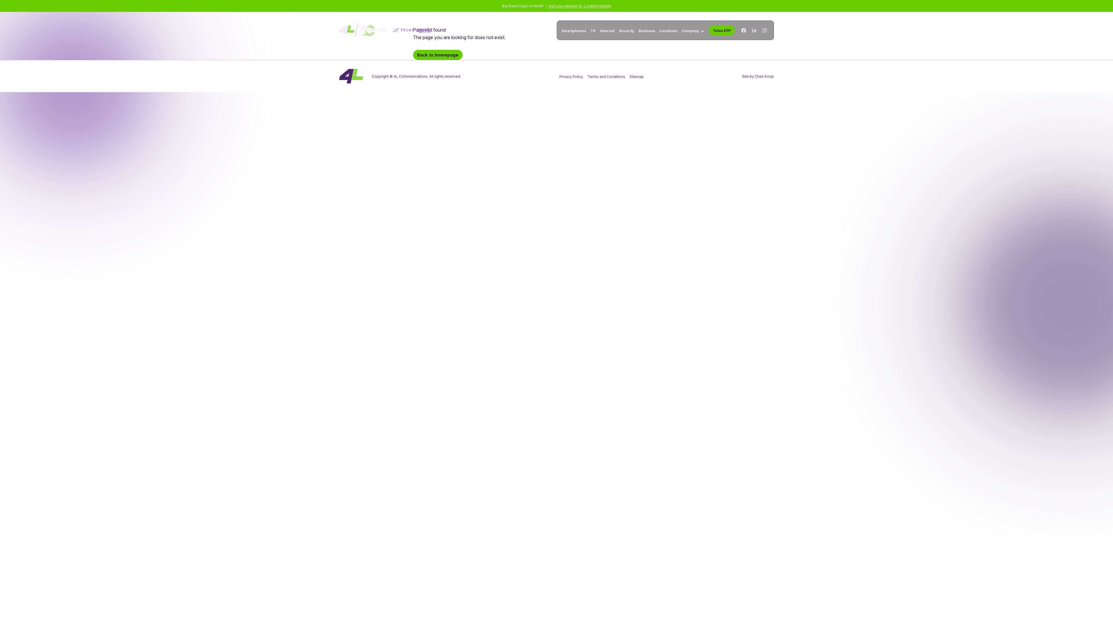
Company (690, 31)
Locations (668, 31)
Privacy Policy (571, 76)
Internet (607, 31)
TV (593, 31)
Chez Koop (764, 76)
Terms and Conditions (606, 76)
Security (626, 31)
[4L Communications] (385, 30)
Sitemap (637, 76)
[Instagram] (764, 30)
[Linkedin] (754, 30)
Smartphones (573, 31)
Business (647, 31)
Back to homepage (438, 55)
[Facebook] (743, 30)
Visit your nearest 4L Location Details (579, 6)
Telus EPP (722, 30)
